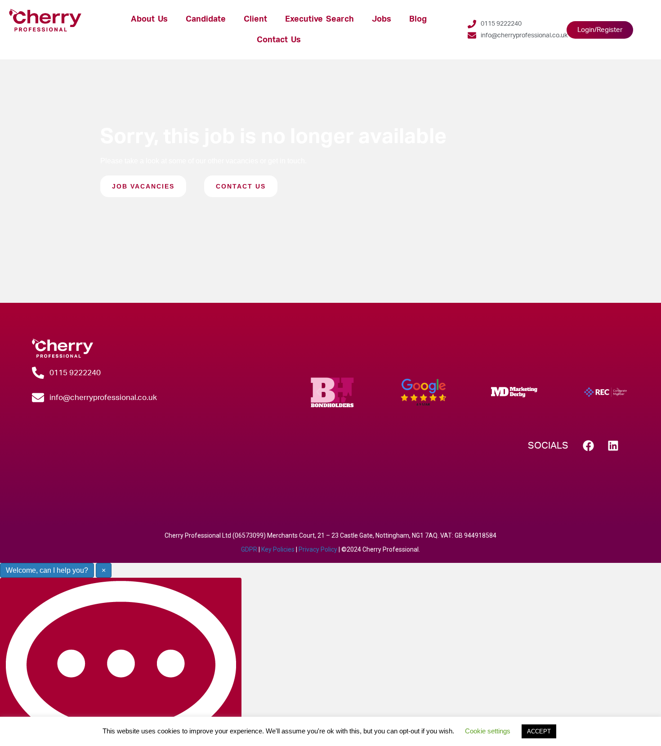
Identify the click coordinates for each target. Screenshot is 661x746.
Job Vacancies (143, 186)
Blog (418, 19)
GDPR (249, 549)
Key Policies (278, 549)
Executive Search (319, 19)
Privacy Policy (318, 549)
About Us (149, 19)
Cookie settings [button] (487, 731)
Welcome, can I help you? (47, 570)
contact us (241, 186)
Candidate (206, 19)
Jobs (381, 19)
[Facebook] (588, 445)
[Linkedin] (613, 445)
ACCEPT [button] (539, 731)
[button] (318, 392)
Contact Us (279, 40)
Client (255, 19)
